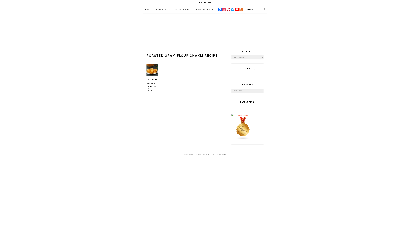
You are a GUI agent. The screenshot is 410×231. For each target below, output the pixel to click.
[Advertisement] (205, 29)
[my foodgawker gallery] (240, 115)
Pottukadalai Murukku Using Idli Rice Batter (151, 85)
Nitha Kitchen (205, 2)
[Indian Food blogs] (243, 139)
